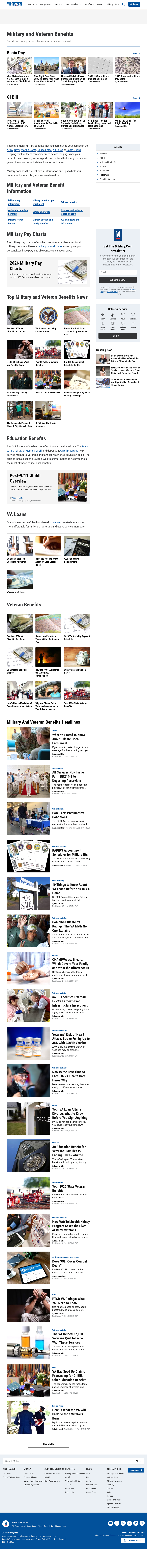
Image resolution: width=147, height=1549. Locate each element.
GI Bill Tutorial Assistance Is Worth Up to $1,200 (46, 123)
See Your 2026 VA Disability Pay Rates (16, 330)
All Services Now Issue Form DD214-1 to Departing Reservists (68, 776)
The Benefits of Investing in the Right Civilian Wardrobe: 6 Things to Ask (125, 382)
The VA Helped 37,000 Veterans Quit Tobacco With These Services (67, 1338)
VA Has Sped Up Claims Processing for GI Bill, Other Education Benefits (69, 1376)
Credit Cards (29, 1473)
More (135, 54)
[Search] (123, 4)
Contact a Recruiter (52, 1473)
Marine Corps (28, 149)
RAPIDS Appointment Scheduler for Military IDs (70, 852)
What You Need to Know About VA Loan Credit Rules (46, 561)
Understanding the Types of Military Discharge (77, 394)
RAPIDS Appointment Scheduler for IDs (74, 363)
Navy (17, 149)
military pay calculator (50, 246)
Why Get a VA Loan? (16, 592)
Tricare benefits (69, 202)
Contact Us (36, 1536)
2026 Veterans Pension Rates (75, 671)
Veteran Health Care (73, 1481)
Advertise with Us (49, 1536)
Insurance (32, 4)
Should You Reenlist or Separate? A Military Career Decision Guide (73, 123)
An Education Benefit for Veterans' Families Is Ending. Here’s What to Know (69, 1151)
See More (48, 1443)
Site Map (10, 1542)
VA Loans (7, 1473)
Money (58, 4)
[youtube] (110, 1523)
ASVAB (47, 1477)
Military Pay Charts (31, 1485)
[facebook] (116, 1523)
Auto (109, 1492)
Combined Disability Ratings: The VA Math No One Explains (69, 926)
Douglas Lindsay (69, 84)
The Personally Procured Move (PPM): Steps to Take (19, 425)
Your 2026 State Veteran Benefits (46, 363)
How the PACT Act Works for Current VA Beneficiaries (47, 672)
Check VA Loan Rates (11, 1477)
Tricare (68, 1485)
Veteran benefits (41, 212)
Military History (113, 1507)
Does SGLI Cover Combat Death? (69, 1263)
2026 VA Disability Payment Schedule (77, 638)
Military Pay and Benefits (75, 1473)
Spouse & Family (114, 1503)
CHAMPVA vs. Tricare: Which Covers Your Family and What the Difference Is (70, 964)
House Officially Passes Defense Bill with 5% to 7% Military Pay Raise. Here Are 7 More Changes (73, 79)
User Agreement (28, 1539)
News (99, 4)
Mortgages (45, 4)
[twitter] (129, 1523)
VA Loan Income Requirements (71, 560)
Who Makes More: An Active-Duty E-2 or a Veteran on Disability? (18, 79)
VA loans (58, 522)
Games (110, 1488)
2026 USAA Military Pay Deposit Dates (98, 77)
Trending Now (104, 350)
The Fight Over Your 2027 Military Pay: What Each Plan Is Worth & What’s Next (46, 79)
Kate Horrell (58, 865)
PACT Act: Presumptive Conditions (68, 815)
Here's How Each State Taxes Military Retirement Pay (76, 331)
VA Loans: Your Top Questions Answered (16, 560)
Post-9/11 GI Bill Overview (47, 392)
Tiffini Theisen (59, 1314)
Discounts (69, 1492)
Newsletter (26, 1536)
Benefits (88, 4)
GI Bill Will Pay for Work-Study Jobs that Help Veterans (99, 123)
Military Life (112, 4)
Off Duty (110, 1485)
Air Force (58, 149)
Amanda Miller (95, 82)
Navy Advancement (52, 1481)
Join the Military (72, 4)
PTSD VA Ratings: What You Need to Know (18, 363)
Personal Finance (31, 1477)
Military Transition (114, 1481)
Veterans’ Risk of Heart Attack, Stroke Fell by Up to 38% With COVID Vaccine (71, 1038)
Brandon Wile (13, 84)
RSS (3, 1542)
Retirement (69, 1488)
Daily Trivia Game (114, 1500)
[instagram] (123, 1523)
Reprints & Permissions (11, 1539)
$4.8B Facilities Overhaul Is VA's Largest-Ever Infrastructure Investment (70, 1001)
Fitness (110, 1496)
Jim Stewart (67, 129)
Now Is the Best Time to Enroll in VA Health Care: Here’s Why (69, 1076)
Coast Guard (73, 149)
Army (10, 149)
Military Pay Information (33, 1481)
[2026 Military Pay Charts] (72, 272)
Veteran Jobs (112, 1477)
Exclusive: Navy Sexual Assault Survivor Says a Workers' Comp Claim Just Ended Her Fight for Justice (125, 370)
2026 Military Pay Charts (26, 265)
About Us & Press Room (11, 1536)
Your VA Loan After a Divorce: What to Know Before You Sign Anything (69, 1113)
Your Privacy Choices (57, 1539)
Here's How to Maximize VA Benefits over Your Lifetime (19, 705)
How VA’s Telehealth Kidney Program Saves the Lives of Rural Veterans (71, 1226)
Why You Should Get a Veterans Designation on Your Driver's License (46, 706)
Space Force (44, 149)
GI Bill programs (69, 450)
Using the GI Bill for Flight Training (125, 122)
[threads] (142, 1523)
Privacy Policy (112, 292)
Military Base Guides (115, 1473)
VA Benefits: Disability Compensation (45, 330)
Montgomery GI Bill (31, 450)
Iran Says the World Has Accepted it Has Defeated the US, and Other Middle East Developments (125, 358)
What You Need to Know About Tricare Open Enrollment (68, 739)
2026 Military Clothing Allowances (17, 394)
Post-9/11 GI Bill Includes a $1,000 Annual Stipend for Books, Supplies (17, 123)
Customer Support (135, 1540)
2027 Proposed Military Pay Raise (127, 77)
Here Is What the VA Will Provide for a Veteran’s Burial (69, 1414)
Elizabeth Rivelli (59, 1276)
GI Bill (67, 1477)
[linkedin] (135, 1523)
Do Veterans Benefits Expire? (17, 671)
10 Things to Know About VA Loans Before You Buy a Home (71, 889)
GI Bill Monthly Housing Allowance (46, 425)
